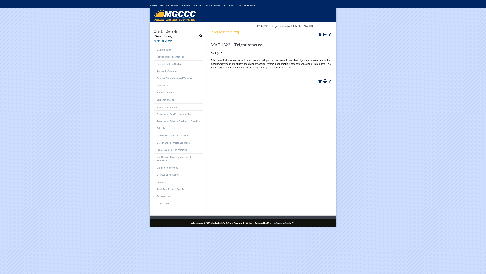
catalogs (198, 223)
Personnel (162, 181)
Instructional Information (169, 106)
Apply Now (228, 5)
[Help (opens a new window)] (330, 34)
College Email (156, 5)
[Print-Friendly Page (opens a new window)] (325, 34)
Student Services (165, 99)
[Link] (175, 20)
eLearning (186, 5)
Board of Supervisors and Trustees (174, 78)
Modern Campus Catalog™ (280, 223)
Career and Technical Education (173, 142)
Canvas (197, 5)
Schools (161, 128)
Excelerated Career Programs (172, 149)
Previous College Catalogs (170, 56)
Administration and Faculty (170, 189)
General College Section (169, 63)
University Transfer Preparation (173, 135)
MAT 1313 (286, 67)
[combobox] (294, 26)
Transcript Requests (246, 5)
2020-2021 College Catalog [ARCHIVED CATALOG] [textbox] (285, 26)
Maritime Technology (167, 167)
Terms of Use (163, 196)
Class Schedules (212, 5)
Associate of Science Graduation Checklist (178, 121)
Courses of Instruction (168, 174)
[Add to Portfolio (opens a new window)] (320, 34)
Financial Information (167, 92)
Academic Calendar (167, 71)
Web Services (172, 5)
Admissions (163, 85)
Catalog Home (164, 49)
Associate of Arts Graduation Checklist (176, 113)
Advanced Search (163, 40)
